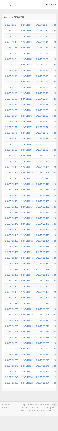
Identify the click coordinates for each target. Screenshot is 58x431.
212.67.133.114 (42, 184)
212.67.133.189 (27, 292)
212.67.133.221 (27, 337)
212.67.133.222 (42, 337)
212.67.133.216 (11, 331)
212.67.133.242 (42, 365)
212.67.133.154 (42, 240)
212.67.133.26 (42, 59)
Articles (46, 407)
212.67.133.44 (11, 87)
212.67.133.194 (42, 297)
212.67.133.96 (11, 161)
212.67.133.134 (42, 212)
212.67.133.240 (11, 365)
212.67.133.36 (11, 76)
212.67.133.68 (11, 121)
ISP (52, 407)
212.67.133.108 (11, 178)
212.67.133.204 (11, 314)
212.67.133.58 (42, 104)
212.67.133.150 (42, 235)
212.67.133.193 (27, 297)
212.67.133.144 (11, 229)
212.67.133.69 (26, 121)
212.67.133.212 (11, 326)
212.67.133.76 (11, 133)
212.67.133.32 (11, 70)
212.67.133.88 (11, 150)
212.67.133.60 (11, 110)
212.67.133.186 (42, 286)
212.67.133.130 (42, 206)
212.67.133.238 (42, 360)
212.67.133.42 (42, 81)
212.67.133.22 (42, 53)
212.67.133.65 (26, 115)
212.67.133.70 (42, 121)
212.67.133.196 (11, 303)
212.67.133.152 (11, 240)
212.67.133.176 (11, 275)
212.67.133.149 (27, 235)
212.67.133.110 (42, 178)
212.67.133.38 (42, 76)
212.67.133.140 (11, 223)
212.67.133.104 (11, 172)
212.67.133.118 (42, 189)
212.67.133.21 (26, 53)
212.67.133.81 (26, 138)
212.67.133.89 (26, 150)
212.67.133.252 (11, 383)
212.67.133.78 (42, 133)
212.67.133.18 (42, 47)
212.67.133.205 (27, 314)
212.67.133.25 (26, 59)
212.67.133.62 (42, 110)
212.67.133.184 (11, 286)
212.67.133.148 (11, 235)
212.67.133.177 (27, 275)
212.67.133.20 (11, 53)
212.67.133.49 (26, 93)
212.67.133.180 (11, 280)
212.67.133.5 (26, 30)
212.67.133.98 (42, 161)
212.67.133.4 (10, 30)
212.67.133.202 (42, 309)
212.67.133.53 (26, 98)
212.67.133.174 (42, 269)
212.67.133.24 (11, 59)
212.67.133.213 (27, 326)
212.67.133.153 (27, 240)
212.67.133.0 (10, 25)
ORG (23, 410)
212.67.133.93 (26, 155)
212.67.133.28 (11, 64)
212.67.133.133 (27, 212)
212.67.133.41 (26, 81)
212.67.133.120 (11, 195)
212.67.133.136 (11, 218)
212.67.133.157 (27, 246)
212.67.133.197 (27, 303)
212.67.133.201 (27, 309)
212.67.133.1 (26, 25)
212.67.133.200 (11, 309)
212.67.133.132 (11, 212)
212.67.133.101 (27, 167)
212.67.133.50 (42, 93)
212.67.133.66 (42, 115)
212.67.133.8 (10, 36)
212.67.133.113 (27, 184)
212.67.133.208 (11, 320)
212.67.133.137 (27, 218)
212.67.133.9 (26, 36)
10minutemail (35, 407)
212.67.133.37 (26, 76)
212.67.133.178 (42, 275)
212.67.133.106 (42, 172)
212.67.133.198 (42, 303)
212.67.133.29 (26, 64)
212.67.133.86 (42, 144)
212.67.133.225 (27, 343)
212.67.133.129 (27, 206)
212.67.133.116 (11, 189)
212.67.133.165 (27, 258)
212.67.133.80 (11, 138)
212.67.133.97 (26, 161)
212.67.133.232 (11, 354)
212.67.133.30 (42, 64)
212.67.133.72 (11, 127)
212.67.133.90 (42, 150)
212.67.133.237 (27, 360)
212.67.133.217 (27, 331)
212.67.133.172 (11, 269)
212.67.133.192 (11, 297)
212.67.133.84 (11, 144)
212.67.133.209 (27, 320)
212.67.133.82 (42, 138)
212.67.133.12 (11, 42)
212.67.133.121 (27, 195)
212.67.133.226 (42, 343)
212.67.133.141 (27, 223)
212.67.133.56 (11, 104)
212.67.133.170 (42, 263)
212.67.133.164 (11, 258)
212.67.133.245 (27, 371)
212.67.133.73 (26, 127)
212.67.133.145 (27, 229)
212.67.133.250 (42, 377)
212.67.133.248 (11, 377)
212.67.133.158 (42, 246)
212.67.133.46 (42, 87)
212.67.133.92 (11, 155)
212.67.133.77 (26, 133)
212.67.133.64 (11, 115)
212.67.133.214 (42, 326)
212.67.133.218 (42, 331)
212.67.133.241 (27, 365)
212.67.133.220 (11, 337)
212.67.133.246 (42, 371)
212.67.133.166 (42, 258)
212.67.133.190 (42, 292)
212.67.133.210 (42, 320)
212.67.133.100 (11, 167)
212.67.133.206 (42, 314)
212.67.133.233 (27, 354)
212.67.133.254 (42, 383)
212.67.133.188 (11, 292)
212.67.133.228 (11, 348)
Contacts (31, 410)
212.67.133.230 (42, 348)
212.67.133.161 (27, 252)
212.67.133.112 (11, 184)
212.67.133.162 (42, 252)
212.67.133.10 (42, 36)
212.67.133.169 (27, 263)
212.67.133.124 (11, 201)
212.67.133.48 (11, 93)
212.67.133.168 (11, 263)
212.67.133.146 (42, 229)
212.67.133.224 (11, 343)
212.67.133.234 (42, 354)
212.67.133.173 (27, 269)
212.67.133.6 (41, 30)
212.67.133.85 (26, 144)
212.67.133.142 (42, 223)
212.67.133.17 (26, 47)
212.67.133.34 (42, 70)
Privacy (40, 410)
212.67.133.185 (27, 286)
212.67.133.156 (11, 246)
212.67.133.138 (42, 218)
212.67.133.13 (26, 42)
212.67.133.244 (11, 371)
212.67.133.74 (42, 127)
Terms (48, 410)
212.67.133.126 (42, 201)
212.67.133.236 (11, 360)
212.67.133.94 (42, 155)
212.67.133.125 (27, 201)
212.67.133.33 (26, 70)
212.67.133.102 (42, 167)
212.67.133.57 (26, 104)
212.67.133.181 (27, 280)
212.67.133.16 (11, 47)
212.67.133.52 (11, 98)
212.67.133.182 (42, 280)
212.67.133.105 (27, 172)
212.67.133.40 (11, 81)
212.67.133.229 (27, 348)
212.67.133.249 (27, 377)
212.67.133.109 (27, 178)
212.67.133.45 (26, 87)
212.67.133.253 (27, 383)
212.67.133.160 (11, 252)
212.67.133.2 (41, 25)
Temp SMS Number (29, 404)
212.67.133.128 (11, 206)
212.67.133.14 (42, 42)
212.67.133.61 (26, 110)
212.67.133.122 (42, 195)
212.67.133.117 (27, 189)
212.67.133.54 (42, 98)
